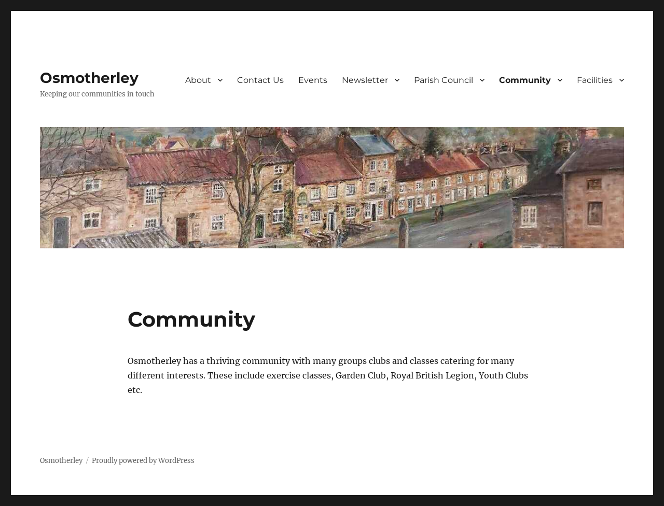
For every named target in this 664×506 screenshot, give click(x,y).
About (198, 80)
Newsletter (365, 80)
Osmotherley (89, 78)
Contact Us (260, 80)
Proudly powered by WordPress (143, 460)
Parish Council (443, 80)
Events (312, 80)
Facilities (595, 80)
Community (525, 80)
